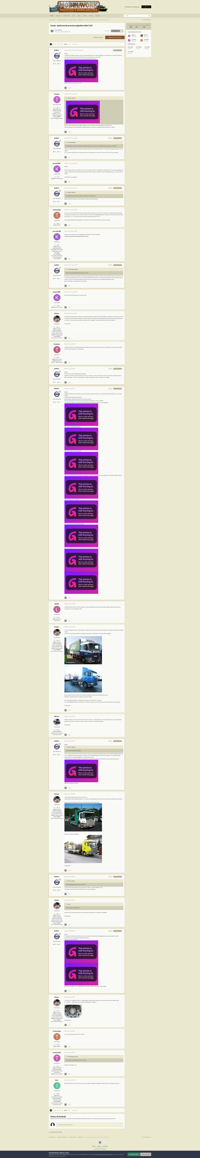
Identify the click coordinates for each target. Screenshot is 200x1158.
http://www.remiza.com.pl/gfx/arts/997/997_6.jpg (76, 236)
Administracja (67, 15)
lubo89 (56, 604)
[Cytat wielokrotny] (65, 88)
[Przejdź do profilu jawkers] (52, 31)
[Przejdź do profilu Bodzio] (56, 318)
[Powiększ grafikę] (81, 71)
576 (59, 357)
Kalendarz (58, 15)
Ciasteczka (105, 1146)
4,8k (59, 107)
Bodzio (56, 313)
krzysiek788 (57, 231)
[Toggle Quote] (66, 98)
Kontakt (99, 1146)
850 (59, 730)
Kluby (74, 15)
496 (59, 1093)
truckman (57, 344)
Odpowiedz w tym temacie (114, 37)
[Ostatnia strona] (69, 44)
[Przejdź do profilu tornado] (56, 99)
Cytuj (69, 87)
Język (93, 1146)
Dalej (65, 44)
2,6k (59, 1066)
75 (59, 244)
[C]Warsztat (67, 31)
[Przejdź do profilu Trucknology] (56, 215)
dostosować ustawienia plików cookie (103, 1154)
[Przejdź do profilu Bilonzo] (56, 721)
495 (59, 223)
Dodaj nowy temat (98, 37)
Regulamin (98, 15)
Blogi (79, 15)
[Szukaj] (149, 16)
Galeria (84, 15)
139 (59, 617)
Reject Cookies (146, 1154)
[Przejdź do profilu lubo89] (56, 609)
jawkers (60, 30)
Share (107, 30)
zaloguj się (94, 1118)
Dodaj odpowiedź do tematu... (66, 1124)
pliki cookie (67, 1154)
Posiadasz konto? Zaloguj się (132, 6)
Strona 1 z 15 (75, 44)
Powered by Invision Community (100, 1149)
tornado (56, 94)
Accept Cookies (134, 1154)
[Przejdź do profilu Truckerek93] (56, 1058)
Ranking (91, 15)
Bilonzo (56, 716)
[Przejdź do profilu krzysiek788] (56, 236)
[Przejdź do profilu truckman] (56, 349)
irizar (56, 1080)
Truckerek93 (57, 1052)
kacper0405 (56, 163)
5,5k (59, 63)
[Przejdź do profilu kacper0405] (56, 168)
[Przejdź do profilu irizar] (56, 1085)
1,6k (59, 327)
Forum (51, 15)
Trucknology (57, 210)
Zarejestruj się (146, 6)
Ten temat (143, 15)
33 (59, 177)
